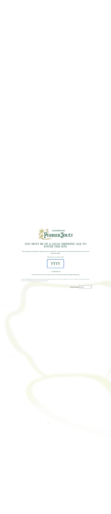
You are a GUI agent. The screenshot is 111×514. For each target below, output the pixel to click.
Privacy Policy (45, 280)
